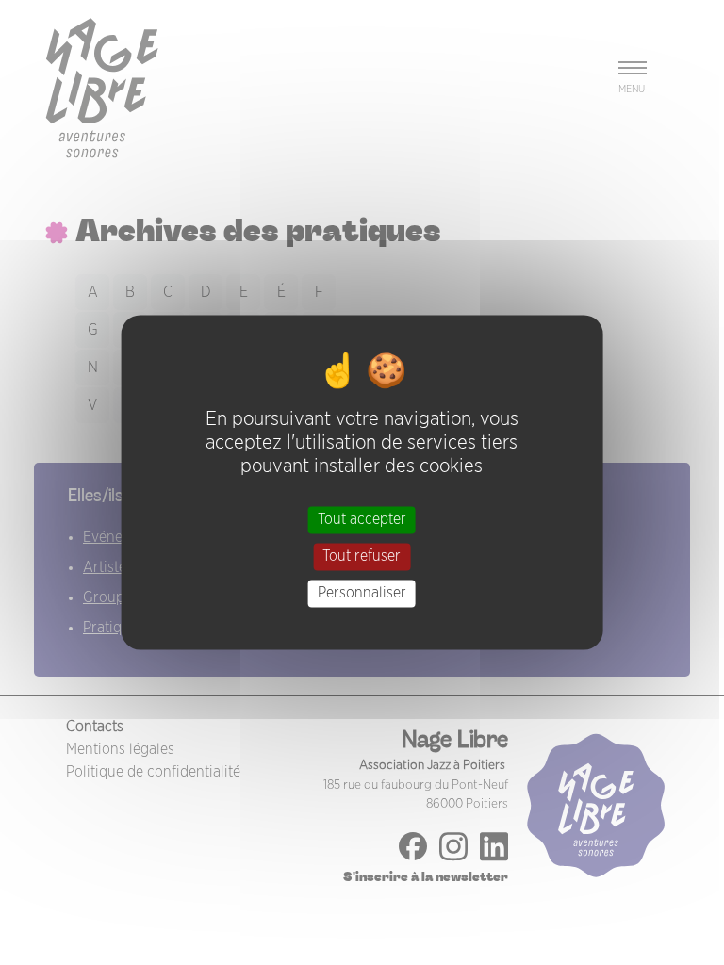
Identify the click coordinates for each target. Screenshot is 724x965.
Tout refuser (361, 556)
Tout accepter (362, 519)
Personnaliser (362, 592)
